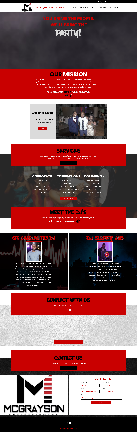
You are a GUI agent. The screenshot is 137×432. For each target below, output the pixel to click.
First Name (84, 382)
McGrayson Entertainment (50, 7)
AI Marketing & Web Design (70, 428)
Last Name (106, 382)
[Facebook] (98, 1)
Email (82, 388)
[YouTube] (104, 1)
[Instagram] (101, 1)
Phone (104, 388)
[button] (81, 121)
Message (83, 394)
